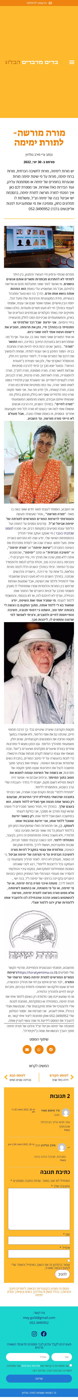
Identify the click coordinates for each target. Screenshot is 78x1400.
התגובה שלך (60, 1186)
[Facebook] (43, 1333)
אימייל (65, 1247)
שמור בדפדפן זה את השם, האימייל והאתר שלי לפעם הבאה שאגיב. (40, 1266)
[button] (72, 62)
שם (66, 1234)
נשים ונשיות (24, 1291)
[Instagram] (34, 1333)
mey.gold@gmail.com (39, 1317)
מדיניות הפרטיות (30, 1365)
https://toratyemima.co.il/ (36, 972)
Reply (67, 1129)
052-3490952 (39, 1322)
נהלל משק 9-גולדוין (46, 1291)
